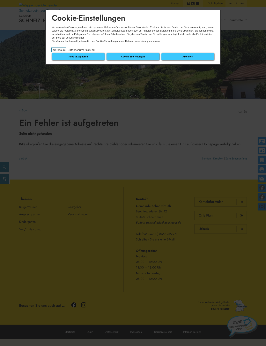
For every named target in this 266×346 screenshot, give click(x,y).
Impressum (59, 49)
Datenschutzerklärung (81, 49)
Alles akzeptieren (78, 56)
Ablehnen (187, 56)
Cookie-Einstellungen (133, 56)
